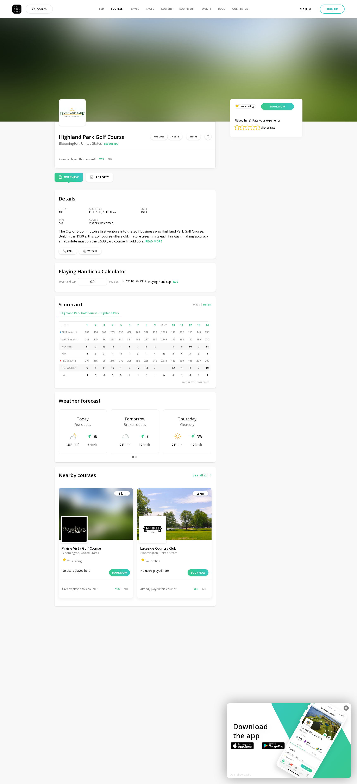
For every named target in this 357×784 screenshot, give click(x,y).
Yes (101, 159)
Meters (207, 304)
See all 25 (200, 475)
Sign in (305, 9)
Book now (119, 572)
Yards (196, 304)
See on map (111, 144)
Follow (159, 136)
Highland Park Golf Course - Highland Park (90, 313)
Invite (175, 136)
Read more (153, 241)
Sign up (332, 9)
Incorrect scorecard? (195, 382)
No (110, 159)
